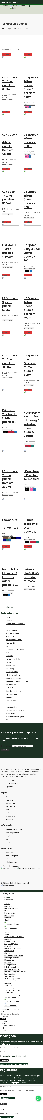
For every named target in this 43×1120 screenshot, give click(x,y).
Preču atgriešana (12, 833)
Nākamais (9, 607)
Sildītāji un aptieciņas (14, 691)
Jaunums (9, 656)
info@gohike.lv (12, 783)
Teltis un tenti (11, 701)
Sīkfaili (8, 842)
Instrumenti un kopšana (15, 649)
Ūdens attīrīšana (12, 713)
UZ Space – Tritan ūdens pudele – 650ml (31, 199)
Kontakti (9, 813)
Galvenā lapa (6, 28)
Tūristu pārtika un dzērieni (15, 710)
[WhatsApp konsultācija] (38, 1098)
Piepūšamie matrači (13, 678)
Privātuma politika (12, 836)
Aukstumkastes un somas (15, 624)
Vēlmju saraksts (12, 862)
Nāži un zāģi (10, 669)
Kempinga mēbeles (13, 659)
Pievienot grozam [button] (7, 99)
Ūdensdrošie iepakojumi (15, 717)
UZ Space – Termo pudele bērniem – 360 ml (10, 479)
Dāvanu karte (11, 803)
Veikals (8, 797)
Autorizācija (4, 893)
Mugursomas (11, 665)
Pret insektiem (11, 685)
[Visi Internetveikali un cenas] (28, 868)
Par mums (9, 800)
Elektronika (10, 636)
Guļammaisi (10, 643)
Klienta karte (10, 806)
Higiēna (8, 646)
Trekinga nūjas (11, 704)
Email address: (6, 746)
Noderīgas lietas (12, 672)
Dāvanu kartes (11, 630)
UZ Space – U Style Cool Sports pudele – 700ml (32, 252)
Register (3, 1094)
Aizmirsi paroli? (21, 1056)
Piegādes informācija (14, 829)
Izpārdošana (10, 652)
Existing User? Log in (7, 1098)
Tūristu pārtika (11, 707)
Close (11, 893)
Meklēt (3, 1019)
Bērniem (9, 627)
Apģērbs (9, 620)
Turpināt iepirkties (7, 1117)
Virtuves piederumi (13, 720)
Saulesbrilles (10, 688)
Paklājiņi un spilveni (13, 675)
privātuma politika (35, 1082)
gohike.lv (10, 787)
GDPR (8, 839)
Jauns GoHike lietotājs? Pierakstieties (14, 1064)
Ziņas (7, 810)
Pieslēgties (4, 1060)
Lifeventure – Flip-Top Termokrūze (32, 475)
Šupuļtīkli (9, 697)
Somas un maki (11, 694)
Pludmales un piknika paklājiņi (17, 681)
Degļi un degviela (12, 633)
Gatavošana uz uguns (14, 640)
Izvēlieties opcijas (29, 105)
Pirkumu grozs (11, 859)
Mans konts (10, 852)
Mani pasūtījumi (12, 856)
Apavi (8, 617)
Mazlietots (9, 662)
